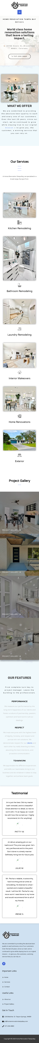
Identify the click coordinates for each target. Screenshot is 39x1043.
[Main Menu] (19, 12)
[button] (19, 56)
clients (29, 743)
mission (9, 128)
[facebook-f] (4, 963)
